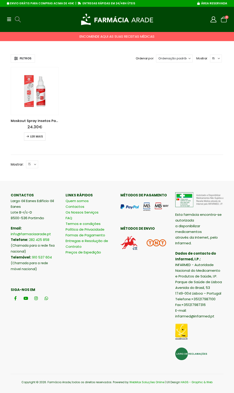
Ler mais (36, 136)
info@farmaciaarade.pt (31, 234)
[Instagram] (36, 298)
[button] (10, 19)
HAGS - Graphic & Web (197, 382)
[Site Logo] (117, 19)
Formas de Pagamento (85, 235)
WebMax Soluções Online (146, 382)
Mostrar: (202, 58)
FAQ (69, 218)
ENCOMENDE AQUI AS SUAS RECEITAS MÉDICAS (117, 36)
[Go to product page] (34, 91)
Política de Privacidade (85, 229)
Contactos (75, 206)
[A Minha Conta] (213, 19)
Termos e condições (83, 223)
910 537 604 (42, 257)
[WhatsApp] (46, 298)
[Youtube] (25, 298)
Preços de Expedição (83, 252)
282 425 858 (39, 239)
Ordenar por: (145, 58)
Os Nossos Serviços (82, 212)
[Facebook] (15, 298)
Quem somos (77, 200)
